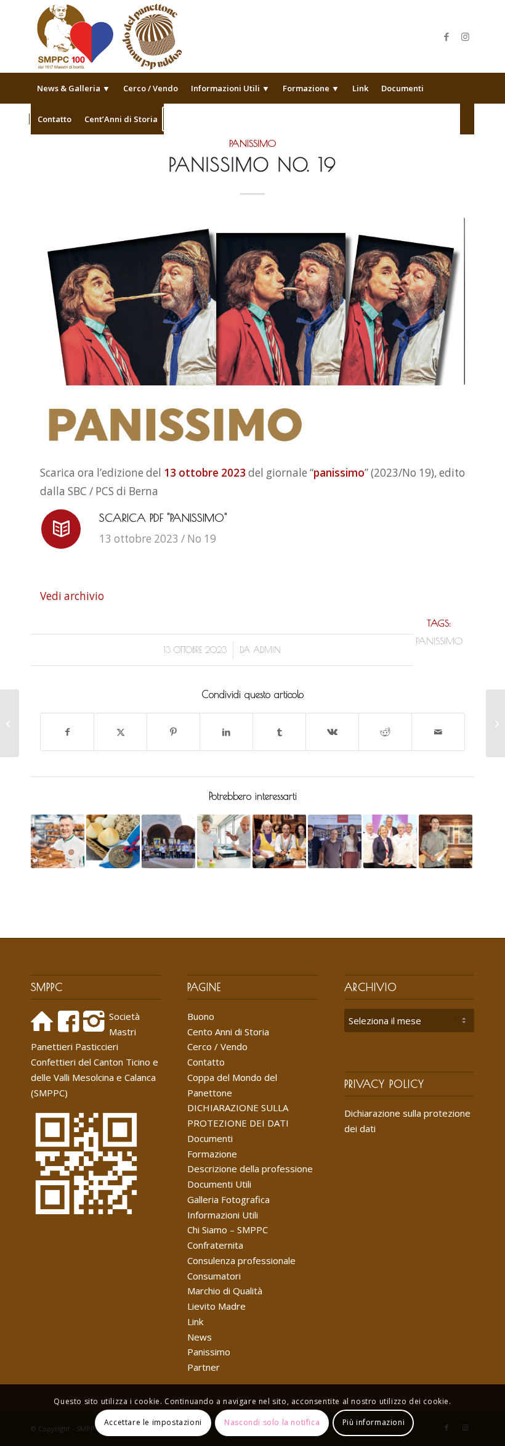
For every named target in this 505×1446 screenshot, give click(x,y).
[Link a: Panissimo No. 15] (224, 841)
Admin (267, 650)
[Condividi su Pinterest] (173, 731)
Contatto (206, 1062)
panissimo (439, 640)
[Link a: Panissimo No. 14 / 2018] (390, 841)
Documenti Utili (219, 1184)
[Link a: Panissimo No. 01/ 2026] (445, 841)
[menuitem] (73, 88)
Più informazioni (373, 1422)
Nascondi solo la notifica (272, 1422)
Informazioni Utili (222, 1215)
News (199, 1337)
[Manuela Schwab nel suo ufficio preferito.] (252, 301)
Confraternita (215, 1245)
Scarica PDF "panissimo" (163, 517)
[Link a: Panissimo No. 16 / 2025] (113, 841)
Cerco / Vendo (217, 1046)
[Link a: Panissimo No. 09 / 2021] (57, 841)
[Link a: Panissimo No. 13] (335, 841)
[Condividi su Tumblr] (279, 731)
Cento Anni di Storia (228, 1031)
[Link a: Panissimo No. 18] (168, 841)
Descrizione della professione (250, 1168)
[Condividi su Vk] (332, 731)
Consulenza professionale (241, 1260)
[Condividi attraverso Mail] (438, 731)
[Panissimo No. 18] (9, 723)
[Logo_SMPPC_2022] (109, 36)
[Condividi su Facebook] (67, 731)
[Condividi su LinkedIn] (226, 731)
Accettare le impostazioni (153, 1422)
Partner (203, 1367)
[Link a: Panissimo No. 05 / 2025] (279, 841)
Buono (200, 1016)
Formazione (212, 1154)
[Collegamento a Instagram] (465, 36)
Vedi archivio (72, 596)
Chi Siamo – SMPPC (227, 1229)
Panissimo (252, 143)
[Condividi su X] (120, 731)
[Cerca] (467, 119)
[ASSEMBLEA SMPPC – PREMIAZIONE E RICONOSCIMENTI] (495, 723)
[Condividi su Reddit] (385, 731)
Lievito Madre (216, 1306)
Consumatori (214, 1276)
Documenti (210, 1138)
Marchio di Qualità (224, 1290)
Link (195, 1321)
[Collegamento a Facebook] (446, 36)
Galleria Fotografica (228, 1199)
